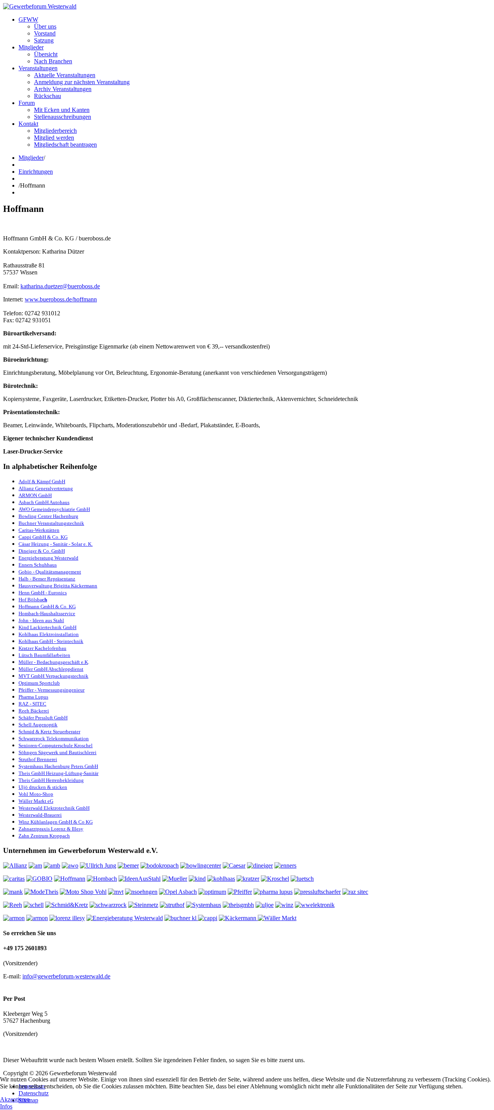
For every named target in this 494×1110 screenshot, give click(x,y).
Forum (27, 103)
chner (30, 523)
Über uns (45, 26)
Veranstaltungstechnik (60, 523)
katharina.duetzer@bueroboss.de (60, 286)
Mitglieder (31, 47)
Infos (6, 1106)
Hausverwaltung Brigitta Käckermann (58, 586)
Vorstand (45, 33)
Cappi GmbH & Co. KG (43, 537)
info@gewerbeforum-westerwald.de (66, 976)
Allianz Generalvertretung (46, 488)
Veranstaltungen (38, 68)
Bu (22, 523)
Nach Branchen (53, 61)
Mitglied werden (54, 137)
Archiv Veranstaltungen (62, 89)
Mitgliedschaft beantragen (65, 144)
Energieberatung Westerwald (48, 558)
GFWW (28, 19)
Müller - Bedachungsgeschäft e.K (53, 662)
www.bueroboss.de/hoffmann (61, 299)
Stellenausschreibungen (62, 116)
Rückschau (47, 96)
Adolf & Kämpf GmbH (42, 481)
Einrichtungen (36, 171)
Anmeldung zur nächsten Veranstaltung (82, 82)
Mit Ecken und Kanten (62, 110)
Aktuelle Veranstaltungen (64, 75)
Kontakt (28, 123)
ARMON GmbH (35, 495)
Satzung (44, 40)
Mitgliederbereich (55, 130)
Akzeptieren (15, 1099)
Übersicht (46, 54)
